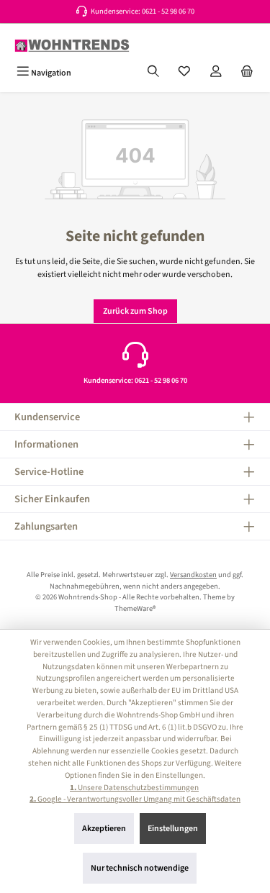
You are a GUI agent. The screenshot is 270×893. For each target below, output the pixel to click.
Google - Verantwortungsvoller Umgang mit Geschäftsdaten (135, 799)
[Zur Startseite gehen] (72, 45)
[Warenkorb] (247, 72)
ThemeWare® (135, 608)
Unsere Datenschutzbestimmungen (134, 787)
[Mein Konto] (216, 72)
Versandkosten (193, 574)
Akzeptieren (104, 828)
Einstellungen (173, 828)
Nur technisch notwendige (140, 868)
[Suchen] (153, 72)
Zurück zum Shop (135, 311)
